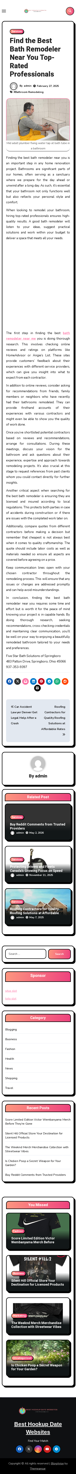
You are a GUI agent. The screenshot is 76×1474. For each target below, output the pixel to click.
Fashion (10, 1049)
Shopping (11, 1078)
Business (11, 1039)
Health (9, 1059)
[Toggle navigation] (4, 11)
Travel (9, 1088)
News (9, 1068)
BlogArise (57, 1463)
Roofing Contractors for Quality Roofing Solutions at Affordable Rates (34, 913)
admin (28, 86)
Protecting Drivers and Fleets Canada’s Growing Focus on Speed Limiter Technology (36, 870)
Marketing (19, 1315)
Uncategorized (22, 1358)
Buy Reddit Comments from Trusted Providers (37, 826)
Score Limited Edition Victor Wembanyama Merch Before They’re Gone (33, 1242)
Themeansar (38, 1469)
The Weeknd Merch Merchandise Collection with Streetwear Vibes (36, 1325)
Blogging (11, 1029)
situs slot (11, 991)
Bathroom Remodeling (29, 92)
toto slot (10, 999)
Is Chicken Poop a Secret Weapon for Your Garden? (36, 1367)
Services (17, 31)
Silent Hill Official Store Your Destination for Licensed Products (37, 1282)
